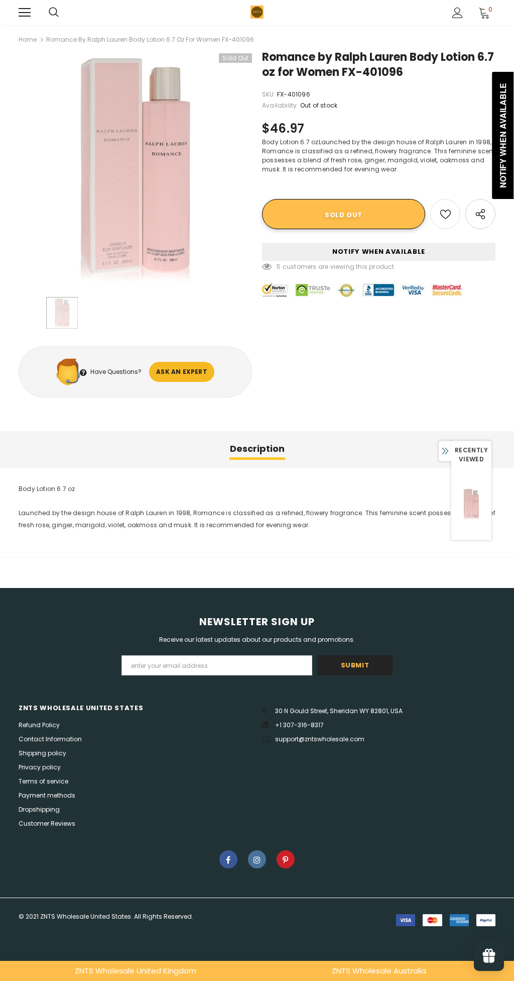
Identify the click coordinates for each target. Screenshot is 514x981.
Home (28, 39)
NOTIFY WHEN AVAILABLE (378, 251)
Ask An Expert (181, 371)
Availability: (280, 105)
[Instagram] (257, 859)
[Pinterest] (286, 859)
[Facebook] (228, 859)
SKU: (269, 94)
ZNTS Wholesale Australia (379, 970)
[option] (135, 170)
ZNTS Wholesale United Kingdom (135, 970)
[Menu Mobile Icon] (25, 13)
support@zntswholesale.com (319, 739)
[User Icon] (457, 13)
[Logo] (257, 12)
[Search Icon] (54, 13)
